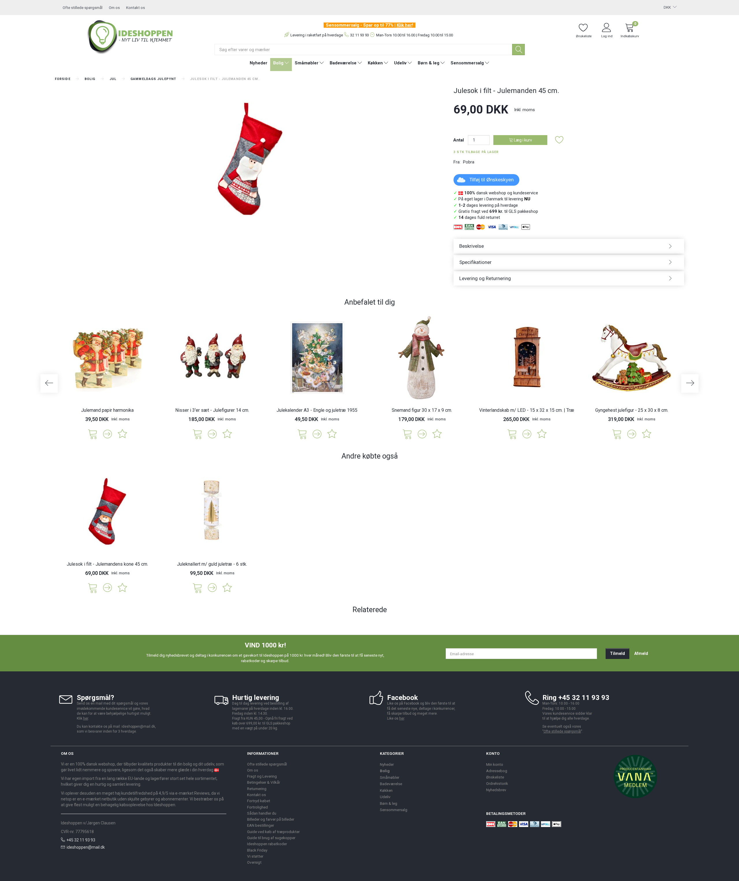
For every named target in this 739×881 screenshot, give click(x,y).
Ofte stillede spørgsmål (82, 7)
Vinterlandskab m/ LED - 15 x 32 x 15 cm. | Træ (526, 410)
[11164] (197, 587)
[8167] (302, 433)
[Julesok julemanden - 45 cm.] (250, 159)
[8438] (512, 433)
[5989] (93, 433)
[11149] (617, 433)
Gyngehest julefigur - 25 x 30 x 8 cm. (631, 410)
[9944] (197, 433)
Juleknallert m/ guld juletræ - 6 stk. (212, 564)
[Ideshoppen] (130, 36)
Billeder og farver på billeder (270, 819)
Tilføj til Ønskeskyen (491, 179)
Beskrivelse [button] (471, 246)
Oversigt (254, 862)
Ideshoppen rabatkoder (267, 843)
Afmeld (641, 653)
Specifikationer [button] (475, 262)
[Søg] (518, 49)
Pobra (468, 162)
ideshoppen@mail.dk (86, 847)
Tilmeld (617, 653)
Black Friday (257, 850)
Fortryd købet (258, 800)
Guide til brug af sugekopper (271, 837)
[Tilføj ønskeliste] (559, 140)
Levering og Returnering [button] (485, 278)
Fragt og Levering (262, 776)
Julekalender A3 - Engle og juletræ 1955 (317, 410)
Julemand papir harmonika (107, 410)
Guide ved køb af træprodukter (273, 831)
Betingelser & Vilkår (263, 782)
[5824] (407, 433)
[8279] (93, 587)
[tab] (569, 246)
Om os (114, 7)
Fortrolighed (257, 807)
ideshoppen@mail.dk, (139, 726)
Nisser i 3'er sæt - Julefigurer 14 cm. (212, 410)
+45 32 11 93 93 (80, 840)
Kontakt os (135, 7)
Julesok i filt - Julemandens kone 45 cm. (107, 564)
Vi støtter (255, 856)
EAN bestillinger (260, 825)
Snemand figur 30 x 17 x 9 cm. (422, 410)
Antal (459, 140)
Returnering (256, 788)
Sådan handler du (261, 813)
